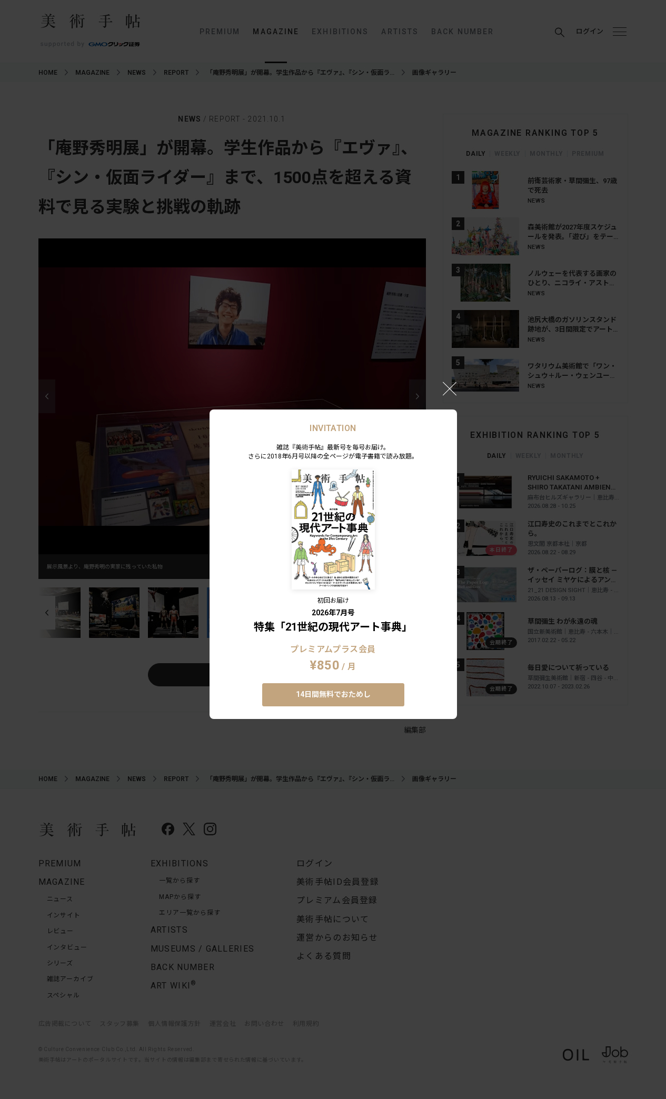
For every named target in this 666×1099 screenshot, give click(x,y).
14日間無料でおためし (333, 694)
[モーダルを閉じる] (449, 388)
